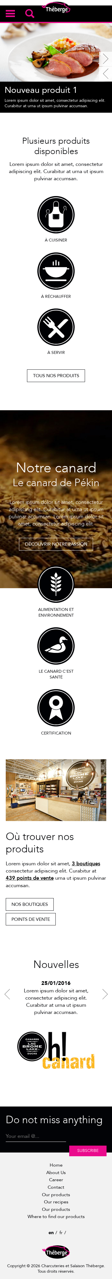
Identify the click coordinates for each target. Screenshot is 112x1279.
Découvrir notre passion (56, 544)
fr (61, 1233)
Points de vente (30, 919)
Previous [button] (7, 994)
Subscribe (88, 1150)
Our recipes (56, 1202)
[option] (56, 67)
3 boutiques (86, 863)
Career (56, 1180)
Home (56, 1165)
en (51, 1233)
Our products (56, 1195)
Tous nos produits (56, 376)
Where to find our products (56, 1216)
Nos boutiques (29, 904)
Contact (56, 1187)
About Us (56, 1172)
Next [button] (105, 994)
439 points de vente (30, 878)
